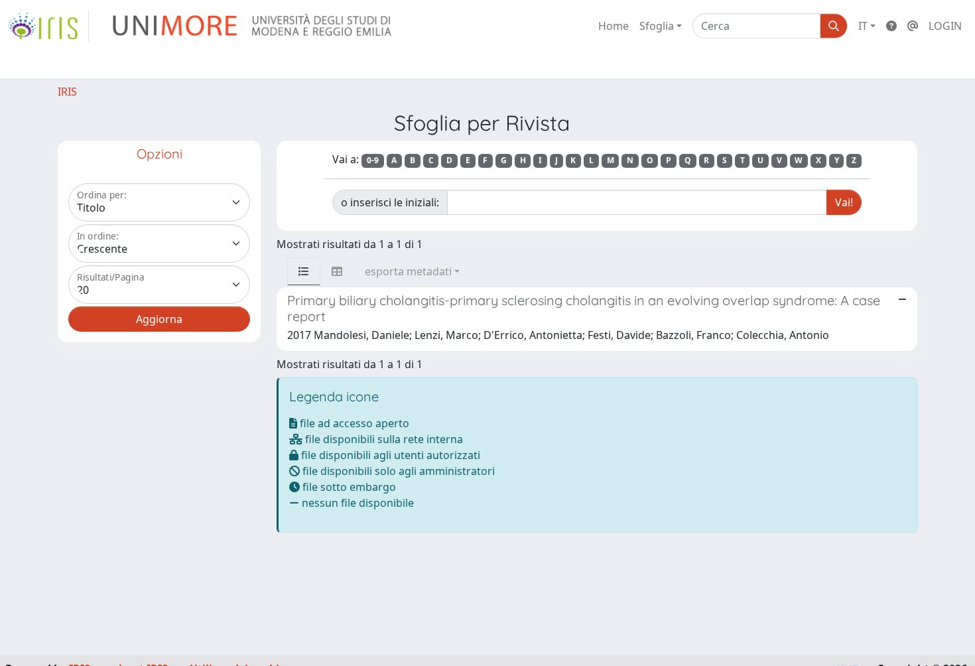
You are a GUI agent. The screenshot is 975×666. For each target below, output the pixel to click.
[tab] (303, 271)
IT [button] (863, 26)
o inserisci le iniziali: (390, 202)
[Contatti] (912, 26)
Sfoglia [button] (656, 26)
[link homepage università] (253, 26)
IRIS (67, 91)
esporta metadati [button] (408, 271)
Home (613, 26)
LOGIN (945, 26)
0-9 (373, 160)
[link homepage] (48, 26)
